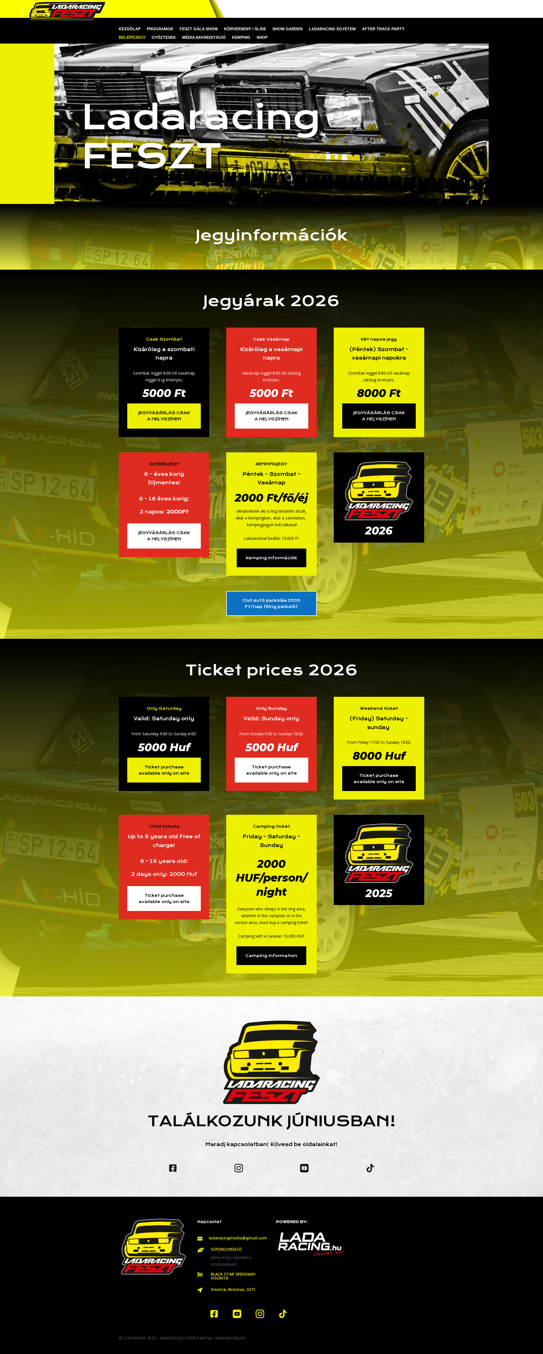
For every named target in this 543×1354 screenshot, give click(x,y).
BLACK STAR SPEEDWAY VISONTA (233, 1276)
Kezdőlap (130, 29)
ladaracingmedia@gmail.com (238, 1238)
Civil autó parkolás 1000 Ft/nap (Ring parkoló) (271, 603)
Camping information (271, 955)
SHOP (262, 37)
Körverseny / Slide (245, 29)
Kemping (241, 37)
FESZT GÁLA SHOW (199, 29)
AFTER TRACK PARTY (383, 29)
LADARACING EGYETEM (332, 29)
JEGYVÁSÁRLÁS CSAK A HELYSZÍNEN (164, 416)
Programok (160, 29)
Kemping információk (271, 558)
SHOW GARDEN (287, 29)
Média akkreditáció (204, 37)
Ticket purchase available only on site (164, 770)
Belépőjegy (132, 37)
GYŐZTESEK (164, 37)
